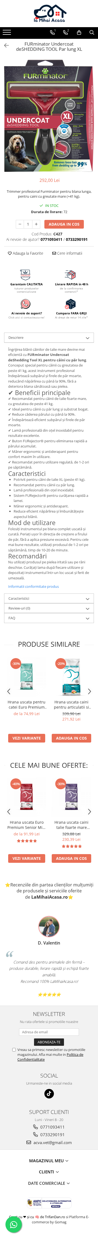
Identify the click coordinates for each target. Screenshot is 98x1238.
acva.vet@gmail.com (52, 1142)
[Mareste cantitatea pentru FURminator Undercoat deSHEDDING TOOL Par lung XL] (36, 224)
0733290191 (52, 1134)
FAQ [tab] (11, 617)
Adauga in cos (64, 224)
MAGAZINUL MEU (47, 1160)
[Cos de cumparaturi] (79, 32)
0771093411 (52, 1127)
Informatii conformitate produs (33, 586)
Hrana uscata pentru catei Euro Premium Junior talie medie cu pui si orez (26, 704)
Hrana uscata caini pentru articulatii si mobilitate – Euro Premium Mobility (71, 704)
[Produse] (7, 34)
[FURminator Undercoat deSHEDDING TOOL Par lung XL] (49, 116)
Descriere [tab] (15, 337)
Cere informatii (69, 253)
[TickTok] (49, 1093)
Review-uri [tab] (19, 608)
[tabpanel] (49, 116)
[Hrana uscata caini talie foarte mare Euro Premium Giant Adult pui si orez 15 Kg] (71, 797)
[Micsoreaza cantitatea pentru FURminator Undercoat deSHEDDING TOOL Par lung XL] (20, 224)
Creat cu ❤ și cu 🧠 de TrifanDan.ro (37, 1216)
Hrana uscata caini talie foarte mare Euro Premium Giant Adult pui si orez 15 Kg (71, 825)
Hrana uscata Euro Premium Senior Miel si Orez (26, 825)
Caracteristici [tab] (18, 598)
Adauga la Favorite (27, 253)
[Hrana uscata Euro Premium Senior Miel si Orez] (26, 797)
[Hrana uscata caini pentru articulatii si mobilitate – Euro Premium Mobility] (71, 677)
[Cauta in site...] (92, 32)
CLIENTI (47, 1171)
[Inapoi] (4, 45)
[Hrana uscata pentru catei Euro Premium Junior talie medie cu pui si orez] (26, 677)
